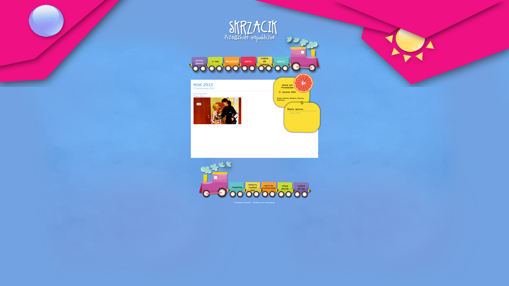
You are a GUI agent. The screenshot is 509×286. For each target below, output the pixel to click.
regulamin (237, 187)
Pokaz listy (199, 96)
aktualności (232, 61)
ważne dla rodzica (264, 61)
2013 (203, 84)
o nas (215, 61)
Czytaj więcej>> (295, 113)
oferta (248, 61)
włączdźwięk (285, 187)
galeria (280, 61)
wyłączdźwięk (301, 187)
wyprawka (268, 186)
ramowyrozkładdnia (252, 187)
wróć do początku (200, 94)
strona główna (199, 62)
